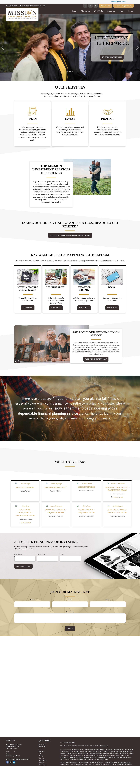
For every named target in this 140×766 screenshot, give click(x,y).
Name (32, 600)
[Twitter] (85, 6)
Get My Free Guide (23, 566)
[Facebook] (96, 6)
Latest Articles (43, 760)
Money (41, 756)
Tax (40, 753)
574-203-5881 (26, 523)
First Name (18, 554)
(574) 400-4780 (15, 746)
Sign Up (70, 629)
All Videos (41, 762)
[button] (74, 11)
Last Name (41, 554)
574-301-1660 (118, 497)
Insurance (42, 751)
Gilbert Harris (86, 487)
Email (62, 554)
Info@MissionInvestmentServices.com (33, 6)
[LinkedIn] (90, 6)
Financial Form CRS (69, 742)
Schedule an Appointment (124, 6)
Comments (70, 612)
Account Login (105, 6)
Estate (40, 749)
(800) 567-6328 (17, 744)
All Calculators (43, 765)
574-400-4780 (12, 6)
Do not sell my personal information (120, 764)
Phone (107, 600)
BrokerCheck (104, 746)
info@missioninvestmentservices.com (17, 759)
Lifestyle (41, 758)
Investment (42, 746)
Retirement (42, 744)
